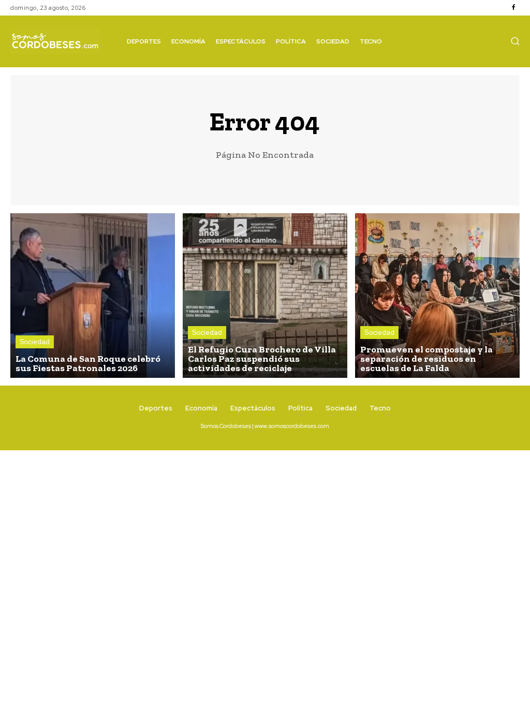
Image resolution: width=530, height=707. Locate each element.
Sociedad (35, 341)
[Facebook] (513, 8)
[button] (515, 41)
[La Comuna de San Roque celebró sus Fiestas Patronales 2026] (92, 295)
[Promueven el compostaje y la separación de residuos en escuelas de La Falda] (437, 295)
